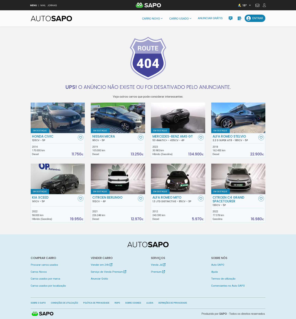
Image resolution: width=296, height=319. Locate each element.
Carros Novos (39, 271)
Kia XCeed (40, 199)
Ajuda (214, 271)
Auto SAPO (217, 264)
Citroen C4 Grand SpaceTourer (228, 201)
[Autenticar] (257, 6)
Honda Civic (42, 138)
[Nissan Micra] (118, 118)
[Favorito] (80, 137)
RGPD (117, 303)
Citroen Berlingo (107, 199)
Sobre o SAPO (38, 303)
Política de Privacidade (96, 303)
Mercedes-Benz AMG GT (172, 138)
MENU (33, 5)
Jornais (52, 5)
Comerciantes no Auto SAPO (228, 285)
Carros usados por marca (45, 278)
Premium (156, 271)
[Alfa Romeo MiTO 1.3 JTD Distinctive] (178, 179)
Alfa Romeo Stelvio (230, 138)
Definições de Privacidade (172, 303)
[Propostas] (239, 18)
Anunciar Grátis (210, 18)
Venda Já (157, 264)
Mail (43, 5)
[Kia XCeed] (58, 179)
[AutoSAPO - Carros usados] (51, 18)
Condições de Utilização (64, 303)
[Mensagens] (230, 18)
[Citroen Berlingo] (118, 179)
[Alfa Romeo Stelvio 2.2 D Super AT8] (238, 118)
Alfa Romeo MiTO (171, 199)
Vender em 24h (100, 264)
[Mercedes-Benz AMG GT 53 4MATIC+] (178, 118)
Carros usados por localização (48, 285)
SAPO (43, 314)
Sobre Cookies (133, 303)
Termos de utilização (223, 278)
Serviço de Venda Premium (107, 271)
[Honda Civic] (58, 118)
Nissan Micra (103, 138)
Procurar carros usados (44, 264)
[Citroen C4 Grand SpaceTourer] (238, 179)
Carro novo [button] (151, 18)
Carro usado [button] (179, 18)
